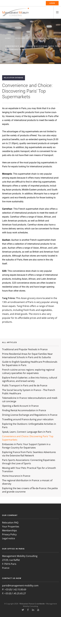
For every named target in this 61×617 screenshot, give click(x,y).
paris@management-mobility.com (20, 585)
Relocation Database (44, 38)
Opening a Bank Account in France (20, 405)
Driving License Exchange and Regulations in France (29, 414)
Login (52, 3)
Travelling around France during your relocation (27, 419)
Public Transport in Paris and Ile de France (24, 385)
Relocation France (27, 603)
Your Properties (10, 526)
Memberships (9, 530)
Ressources (22, 38)
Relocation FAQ (10, 522)
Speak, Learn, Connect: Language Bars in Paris (26, 431)
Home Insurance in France (16, 475)
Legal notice (8, 538)
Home (8, 38)
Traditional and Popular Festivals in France (25, 349)
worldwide (40, 603)
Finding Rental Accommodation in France (24, 410)
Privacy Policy (9, 534)
